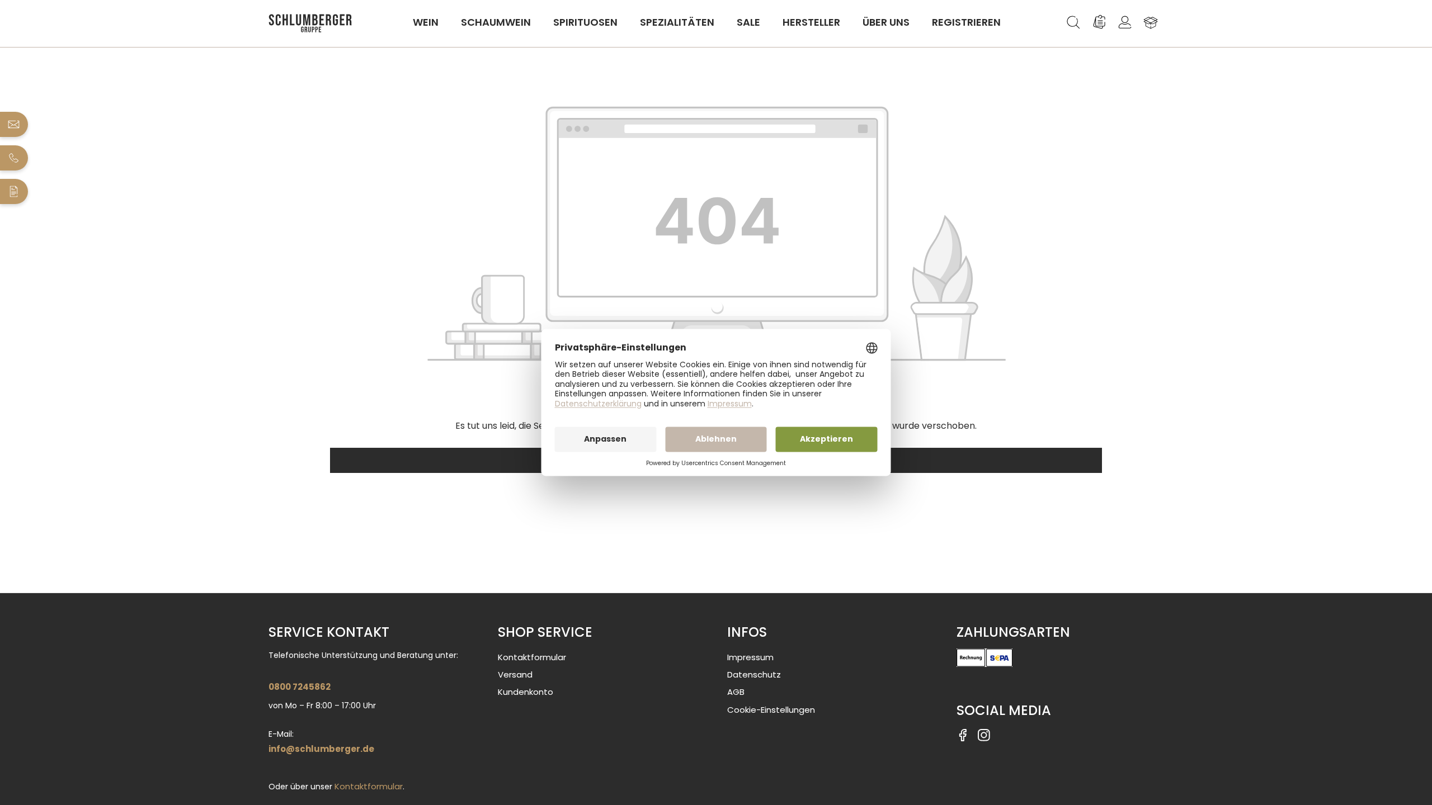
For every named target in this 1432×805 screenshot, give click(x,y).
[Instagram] (984, 734)
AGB (736, 692)
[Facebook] (963, 734)
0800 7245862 (299, 687)
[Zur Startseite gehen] (310, 23)
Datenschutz (754, 674)
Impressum (750, 657)
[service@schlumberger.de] (14, 124)
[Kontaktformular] (14, 191)
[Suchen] (1073, 22)
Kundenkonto (525, 692)
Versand (515, 674)
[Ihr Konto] (1125, 22)
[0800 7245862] (14, 158)
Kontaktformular (369, 786)
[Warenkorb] (1151, 22)
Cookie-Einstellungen (771, 710)
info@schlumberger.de (321, 749)
